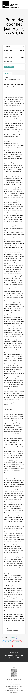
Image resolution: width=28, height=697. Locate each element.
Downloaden (9, 67)
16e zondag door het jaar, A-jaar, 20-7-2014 (14, 655)
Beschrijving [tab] (8, 73)
